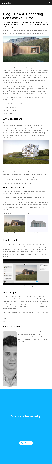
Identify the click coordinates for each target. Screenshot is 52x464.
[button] (49, 2)
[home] (6, 2)
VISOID (25, 191)
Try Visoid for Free (26, 442)
